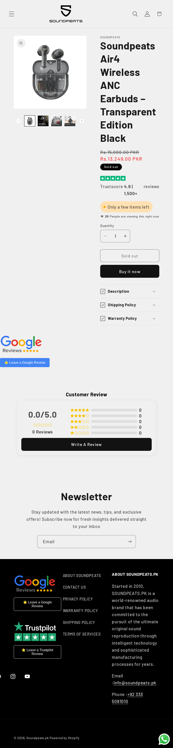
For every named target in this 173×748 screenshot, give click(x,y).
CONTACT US (74, 587)
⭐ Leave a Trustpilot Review (37, 652)
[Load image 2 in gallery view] (43, 121)
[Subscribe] (130, 541)
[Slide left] (18, 121)
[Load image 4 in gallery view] (70, 121)
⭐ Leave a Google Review (24, 362)
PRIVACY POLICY (78, 599)
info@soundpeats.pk (135, 682)
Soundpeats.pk (37, 738)
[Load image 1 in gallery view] (29, 121)
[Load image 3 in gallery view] (56, 121)
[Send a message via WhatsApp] (164, 739)
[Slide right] (81, 121)
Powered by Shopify (64, 738)
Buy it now (129, 271)
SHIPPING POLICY (79, 622)
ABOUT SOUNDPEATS (82, 575)
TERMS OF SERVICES (82, 634)
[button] (11, 14)
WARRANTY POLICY (80, 610)
